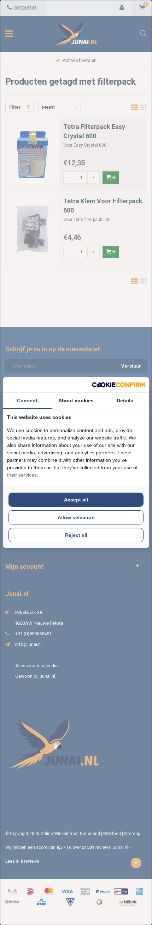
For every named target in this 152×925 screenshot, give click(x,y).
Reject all (76, 535)
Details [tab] (125, 400)
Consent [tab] (27, 400)
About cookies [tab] (76, 400)
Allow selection (76, 517)
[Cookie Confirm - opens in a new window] (118, 384)
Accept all (76, 500)
